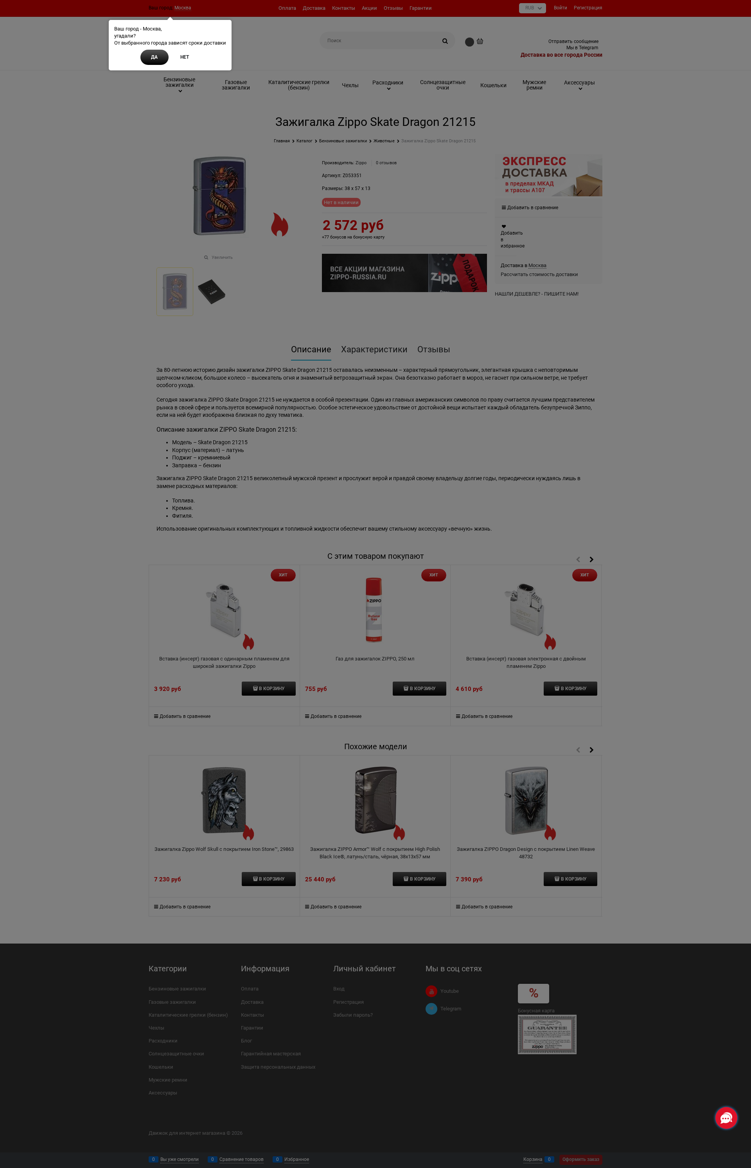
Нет (184, 57)
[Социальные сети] (726, 1118)
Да (154, 57)
